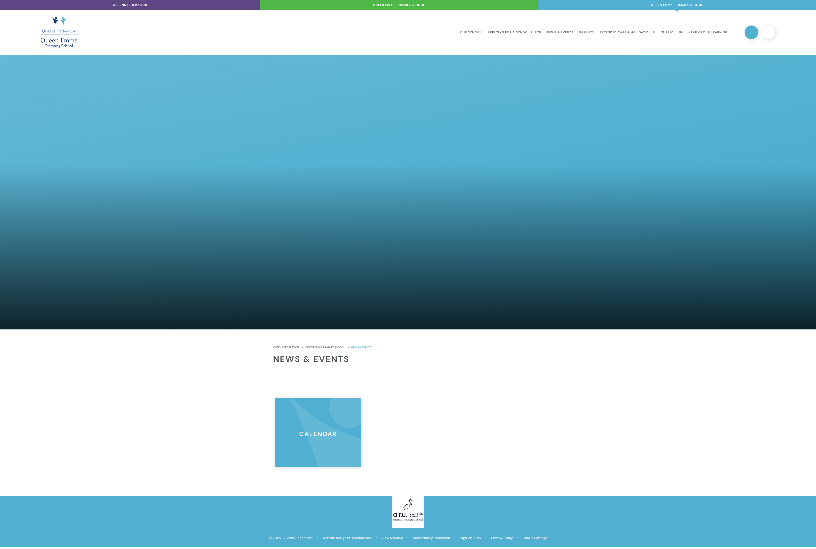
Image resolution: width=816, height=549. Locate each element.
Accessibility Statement (431, 538)
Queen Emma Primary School (325, 347)
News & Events (361, 347)
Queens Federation (286, 347)
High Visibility (470, 538)
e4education (362, 538)
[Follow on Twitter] (751, 32)
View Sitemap (392, 538)
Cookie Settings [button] (535, 538)
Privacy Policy (502, 538)
